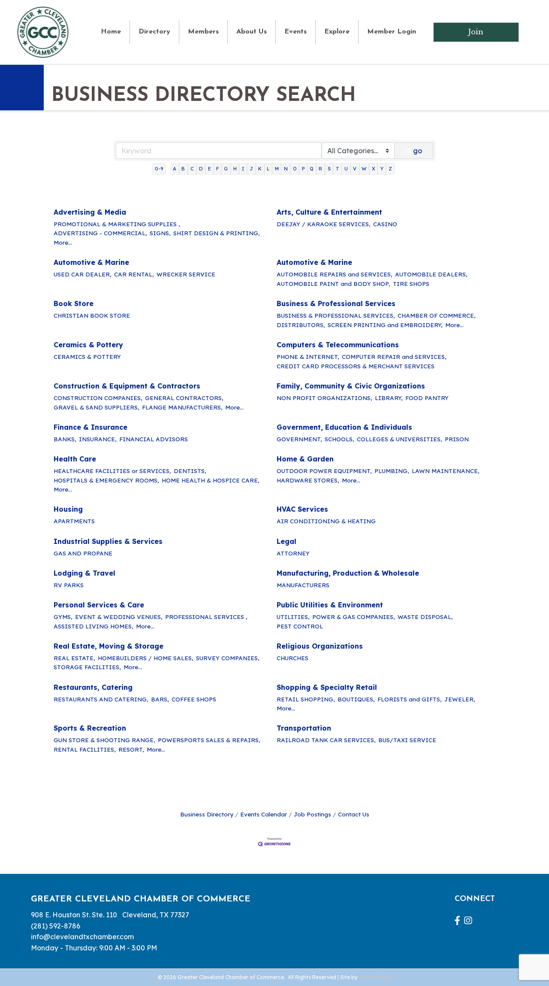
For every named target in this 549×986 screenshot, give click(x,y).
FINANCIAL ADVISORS (153, 439)
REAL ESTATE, (74, 657)
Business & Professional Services (336, 303)
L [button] (268, 169)
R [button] (320, 169)
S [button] (329, 169)
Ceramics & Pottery (88, 344)
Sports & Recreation (90, 728)
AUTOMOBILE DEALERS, (431, 274)
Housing (68, 509)
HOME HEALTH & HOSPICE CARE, (210, 480)
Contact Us (353, 814)
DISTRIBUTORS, (301, 324)
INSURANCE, (98, 439)
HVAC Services (302, 509)
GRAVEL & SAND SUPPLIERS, (96, 407)
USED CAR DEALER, (83, 274)
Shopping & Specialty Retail (327, 687)
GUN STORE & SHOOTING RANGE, (104, 739)
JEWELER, (459, 699)
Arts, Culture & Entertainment (329, 212)
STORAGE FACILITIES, (87, 666)
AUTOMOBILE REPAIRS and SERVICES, (334, 274)
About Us (251, 31)
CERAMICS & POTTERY (87, 356)
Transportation (304, 728)
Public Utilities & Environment (330, 605)
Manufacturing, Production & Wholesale (348, 573)
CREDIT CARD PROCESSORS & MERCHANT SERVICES (355, 366)
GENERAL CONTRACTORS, (184, 397)
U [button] (346, 169)
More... (63, 242)
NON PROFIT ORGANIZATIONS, (324, 397)
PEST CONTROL (300, 626)
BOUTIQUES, (356, 699)
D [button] (201, 169)
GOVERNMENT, (299, 439)
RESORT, (131, 749)
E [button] (209, 169)
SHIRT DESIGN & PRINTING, (216, 233)
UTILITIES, (293, 616)
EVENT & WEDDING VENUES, (119, 616)
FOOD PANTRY (427, 397)
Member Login (391, 31)
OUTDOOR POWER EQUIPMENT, (324, 470)
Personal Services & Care (99, 605)
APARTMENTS (74, 521)
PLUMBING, (391, 470)
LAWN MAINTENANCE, (446, 470)
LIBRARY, (389, 397)
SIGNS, (160, 233)
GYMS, (63, 616)
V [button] (354, 169)
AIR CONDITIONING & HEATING (326, 521)
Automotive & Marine (91, 262)
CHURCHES (292, 657)
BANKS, (65, 439)
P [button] (303, 169)
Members (203, 31)
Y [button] (381, 169)
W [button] (364, 169)
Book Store (74, 303)
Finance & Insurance (90, 427)
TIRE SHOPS (411, 283)
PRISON (457, 439)
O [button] (295, 169)
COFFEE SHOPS (194, 699)
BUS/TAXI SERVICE (407, 739)
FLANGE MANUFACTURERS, (182, 407)
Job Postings (312, 814)
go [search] (417, 150)
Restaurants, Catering (93, 687)
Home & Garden (305, 459)
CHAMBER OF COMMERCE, (437, 315)
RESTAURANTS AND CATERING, (101, 699)
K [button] (260, 169)
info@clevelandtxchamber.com (82, 936)
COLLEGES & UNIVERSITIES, (399, 439)
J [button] (251, 169)
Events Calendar (263, 814)
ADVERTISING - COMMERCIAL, (100, 233)
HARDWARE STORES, (308, 480)
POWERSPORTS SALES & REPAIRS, (209, 739)
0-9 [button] (159, 169)
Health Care (75, 459)
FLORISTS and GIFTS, (409, 699)
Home (111, 31)
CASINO (385, 224)
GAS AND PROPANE (83, 553)
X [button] (373, 169)
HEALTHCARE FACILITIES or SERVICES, (112, 470)
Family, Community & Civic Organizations (351, 386)
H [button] (235, 169)
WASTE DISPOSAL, (425, 616)
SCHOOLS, (339, 439)
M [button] (277, 169)
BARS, (160, 699)
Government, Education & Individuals (344, 427)
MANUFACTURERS (303, 585)
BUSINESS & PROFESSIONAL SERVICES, (336, 315)
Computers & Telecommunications (338, 344)
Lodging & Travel (84, 573)
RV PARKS (69, 585)
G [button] (226, 169)
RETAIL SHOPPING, (306, 699)
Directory (154, 31)
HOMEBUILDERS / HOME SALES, (145, 657)
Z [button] (390, 169)
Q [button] (312, 169)
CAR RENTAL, (134, 274)
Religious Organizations (320, 646)
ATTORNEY (293, 553)
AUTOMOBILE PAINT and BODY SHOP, (333, 283)
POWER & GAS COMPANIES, (353, 616)
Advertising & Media (90, 212)
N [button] (286, 169)
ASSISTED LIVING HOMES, (93, 626)
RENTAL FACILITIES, (85, 749)
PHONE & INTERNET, (308, 356)
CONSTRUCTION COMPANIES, (98, 397)
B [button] (183, 169)
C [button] (192, 169)
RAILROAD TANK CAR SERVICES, (326, 739)
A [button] (174, 169)
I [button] (243, 169)
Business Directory (206, 814)
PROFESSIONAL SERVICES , (206, 616)
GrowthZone (375, 977)
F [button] (217, 169)
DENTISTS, (190, 470)
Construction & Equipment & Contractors (127, 386)
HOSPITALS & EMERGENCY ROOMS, (106, 480)
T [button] (337, 169)
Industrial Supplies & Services (108, 541)
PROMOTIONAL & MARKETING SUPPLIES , (117, 224)
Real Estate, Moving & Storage (108, 646)
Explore (337, 31)
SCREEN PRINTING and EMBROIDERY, (385, 324)
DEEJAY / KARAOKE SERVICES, (324, 224)
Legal (286, 541)
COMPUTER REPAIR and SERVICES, (394, 356)
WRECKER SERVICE (186, 274)
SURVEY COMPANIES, (227, 657)
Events (295, 31)
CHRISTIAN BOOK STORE (92, 315)
